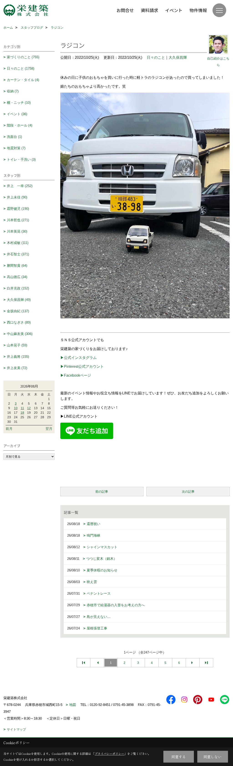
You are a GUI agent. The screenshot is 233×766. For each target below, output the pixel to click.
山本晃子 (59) (17, 345)
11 (22, 408)
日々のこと (156, 57)
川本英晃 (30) (17, 231)
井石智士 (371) (18, 254)
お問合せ (125, 10)
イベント (173, 10)
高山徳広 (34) (17, 277)
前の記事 (101, 491)
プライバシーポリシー (109, 753)
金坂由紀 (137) (18, 311)
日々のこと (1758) (20, 68)
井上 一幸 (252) (20, 186)
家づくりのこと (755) (23, 57)
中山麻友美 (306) (20, 334)
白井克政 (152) (18, 288)
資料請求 (149, 10)
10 (16, 408)
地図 (72, 705)
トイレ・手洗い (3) (21, 159)
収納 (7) (13, 91)
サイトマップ (16, 729)
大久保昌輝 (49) (19, 300)
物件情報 (198, 10)
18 (22, 412)
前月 (9, 429)
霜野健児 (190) (18, 209)
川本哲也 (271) (18, 220)
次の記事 (188, 491)
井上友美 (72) (17, 368)
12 (29, 408)
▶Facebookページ (75, 375)
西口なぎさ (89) (19, 322)
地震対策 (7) (16, 148)
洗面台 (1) (14, 137)
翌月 (49, 429)
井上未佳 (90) (17, 197)
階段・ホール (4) (19, 125)
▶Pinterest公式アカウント (82, 366)
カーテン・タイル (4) (23, 80)
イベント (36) (17, 114)
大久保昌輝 (178, 57)
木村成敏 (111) (17, 243)
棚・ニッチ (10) (19, 102)
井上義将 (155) (18, 356)
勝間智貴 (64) (17, 265)
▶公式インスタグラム (78, 358)
